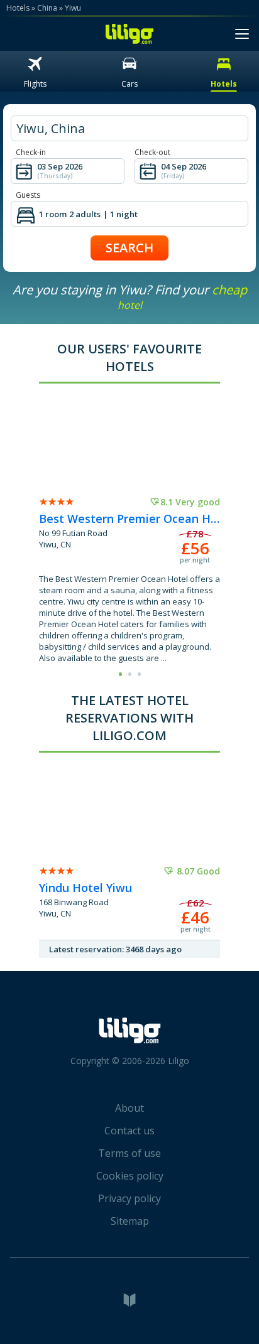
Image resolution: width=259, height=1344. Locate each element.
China (47, 8)
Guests (28, 195)
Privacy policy (129, 1198)
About (129, 1108)
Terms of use (129, 1153)
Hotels (18, 8)
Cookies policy (129, 1176)
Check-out (152, 152)
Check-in (31, 152)
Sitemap (130, 1221)
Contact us (129, 1130)
